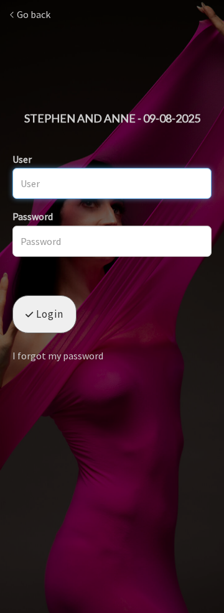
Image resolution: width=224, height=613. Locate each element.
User (22, 159)
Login (48, 314)
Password (32, 216)
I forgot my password (57, 355)
